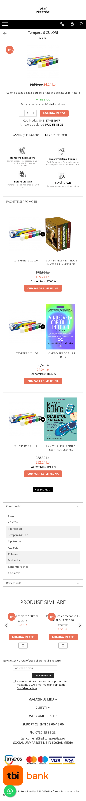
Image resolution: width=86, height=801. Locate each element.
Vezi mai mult (43, 489)
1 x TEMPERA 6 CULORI (25, 260)
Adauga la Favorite (27, 135)
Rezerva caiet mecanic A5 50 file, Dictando (63, 618)
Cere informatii (57, 135)
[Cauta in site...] (81, 24)
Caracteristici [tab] (13, 506)
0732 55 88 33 (45, 732)
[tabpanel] (43, 61)
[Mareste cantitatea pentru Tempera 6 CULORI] (34, 113)
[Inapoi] (3, 33)
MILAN (43, 38)
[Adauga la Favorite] (23, 645)
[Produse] (5, 25)
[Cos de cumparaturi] (72, 24)
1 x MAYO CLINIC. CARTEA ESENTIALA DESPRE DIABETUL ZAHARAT (60, 448)
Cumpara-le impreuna (43, 288)
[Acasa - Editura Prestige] (43, 10)
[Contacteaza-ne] (62, 24)
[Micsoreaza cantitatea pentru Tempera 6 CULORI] (22, 113)
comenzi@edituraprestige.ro (45, 738)
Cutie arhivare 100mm (23, 616)
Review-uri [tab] (14, 583)
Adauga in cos (54, 113)
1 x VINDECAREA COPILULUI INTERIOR (60, 355)
